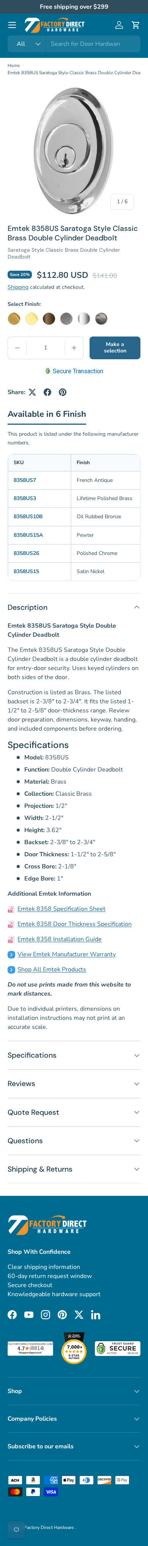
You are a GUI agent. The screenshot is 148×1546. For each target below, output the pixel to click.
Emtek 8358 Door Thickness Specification (74, 924)
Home (14, 65)
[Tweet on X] (32, 392)
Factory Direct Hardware (49, 1527)
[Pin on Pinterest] (62, 392)
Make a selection (115, 347)
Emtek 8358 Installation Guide (59, 939)
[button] (136, 25)
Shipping (18, 287)
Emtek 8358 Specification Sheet (61, 909)
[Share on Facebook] (47, 392)
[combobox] (74, 44)
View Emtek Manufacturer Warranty (66, 954)
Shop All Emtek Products (51, 969)
